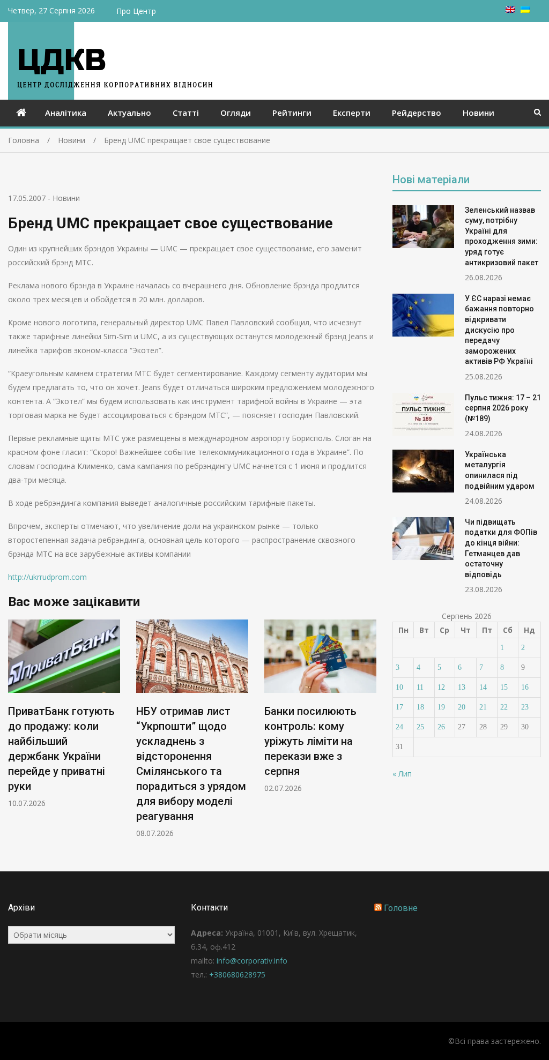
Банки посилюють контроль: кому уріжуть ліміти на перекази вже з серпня (310, 741)
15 (504, 687)
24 (399, 727)
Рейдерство (416, 112)
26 (441, 727)
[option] (64, 714)
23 (525, 707)
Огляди (235, 112)
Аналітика (65, 112)
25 (420, 727)
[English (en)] (510, 10)
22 (504, 707)
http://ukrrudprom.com (47, 577)
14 (483, 687)
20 (461, 707)
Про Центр (136, 11)
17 (399, 707)
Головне (401, 908)
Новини (478, 112)
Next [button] (369, 734)
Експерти (351, 112)
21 (483, 707)
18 (420, 707)
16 (525, 687)
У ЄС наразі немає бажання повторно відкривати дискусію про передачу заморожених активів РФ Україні (499, 330)
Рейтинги (291, 112)
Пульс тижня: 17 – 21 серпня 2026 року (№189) (503, 408)
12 (441, 687)
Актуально (129, 112)
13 (461, 687)
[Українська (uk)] (525, 10)
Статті (186, 112)
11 (420, 687)
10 (399, 687)
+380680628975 (237, 974)
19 (441, 707)
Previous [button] (15, 734)
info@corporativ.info (252, 961)
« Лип (402, 773)
